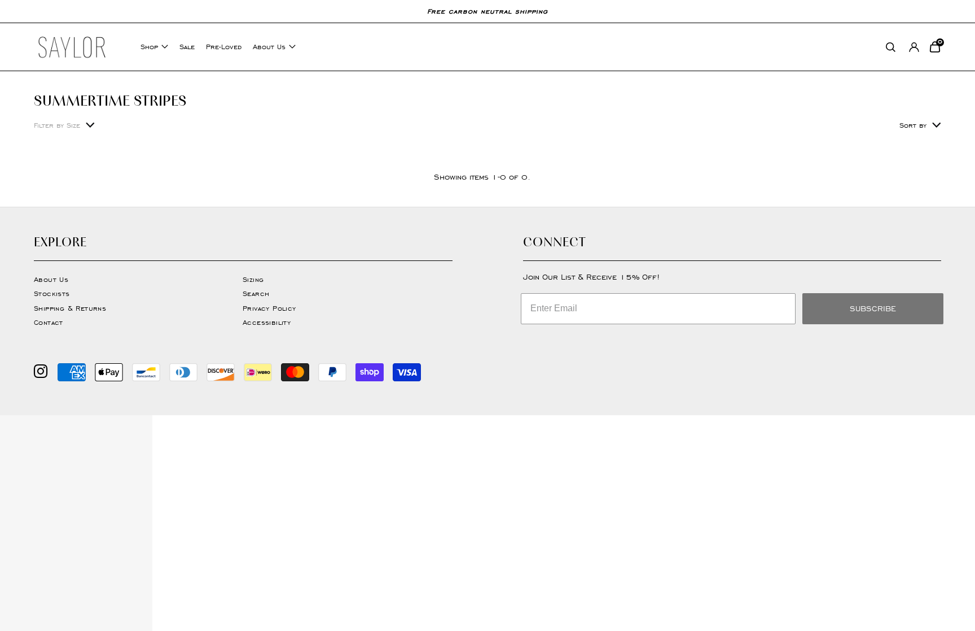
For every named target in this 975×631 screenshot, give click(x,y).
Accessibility (267, 322)
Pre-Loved (223, 46)
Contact (48, 322)
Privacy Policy (269, 308)
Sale (187, 46)
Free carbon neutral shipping (487, 11)
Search (256, 293)
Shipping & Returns (70, 308)
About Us (269, 46)
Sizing (253, 279)
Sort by (912, 125)
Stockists (52, 293)
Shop (149, 46)
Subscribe (873, 309)
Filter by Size (57, 125)
